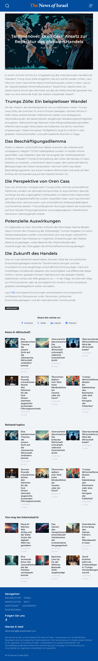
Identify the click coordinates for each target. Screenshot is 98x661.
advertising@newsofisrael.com (20, 631)
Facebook (28, 323)
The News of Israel (15, 655)
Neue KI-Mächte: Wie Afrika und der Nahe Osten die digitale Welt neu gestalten (26, 535)
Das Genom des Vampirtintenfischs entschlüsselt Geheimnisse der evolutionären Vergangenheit (61, 535)
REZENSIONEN (13, 610)
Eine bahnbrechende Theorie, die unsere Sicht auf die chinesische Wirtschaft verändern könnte (29, 352)
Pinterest (72, 323)
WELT (27, 602)
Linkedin (57, 323)
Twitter (43, 323)
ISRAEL (27, 598)
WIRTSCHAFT (12, 606)
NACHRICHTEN (13, 598)
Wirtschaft (12, 308)
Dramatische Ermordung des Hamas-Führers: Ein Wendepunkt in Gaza (89, 533)
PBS (13, 292)
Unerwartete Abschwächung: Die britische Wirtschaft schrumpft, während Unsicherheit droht (59, 349)
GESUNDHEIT (29, 606)
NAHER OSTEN (13, 602)
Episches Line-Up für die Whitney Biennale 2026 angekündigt (58, 564)
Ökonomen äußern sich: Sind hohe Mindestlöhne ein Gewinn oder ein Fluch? (58, 387)
